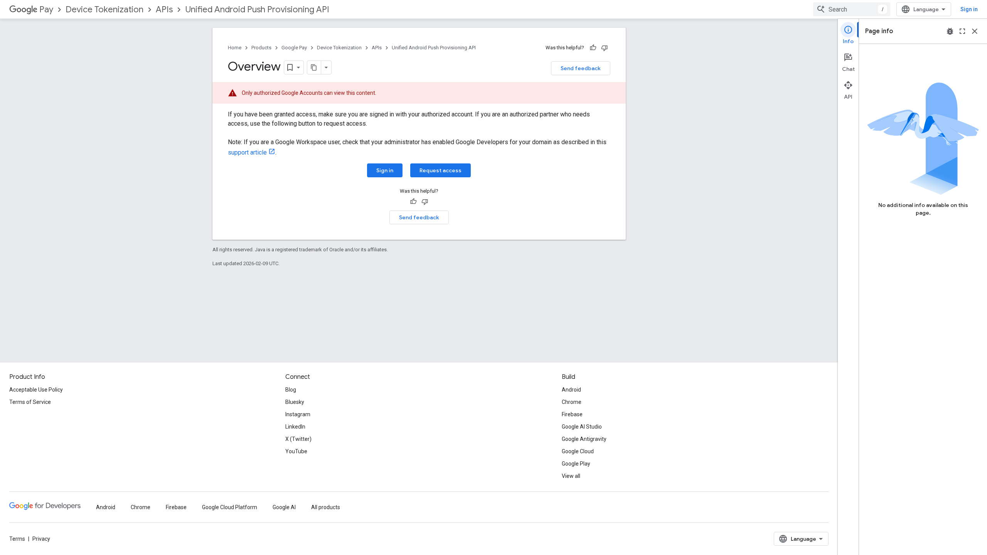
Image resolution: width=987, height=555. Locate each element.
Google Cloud (578, 451)
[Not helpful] (604, 48)
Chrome (571, 402)
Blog (290, 390)
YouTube (296, 451)
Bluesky (294, 402)
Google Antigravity (584, 439)
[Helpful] (593, 48)
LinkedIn (295, 427)
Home (234, 47)
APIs (164, 9)
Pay (46, 9)
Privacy (41, 539)
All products (325, 507)
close (974, 31)
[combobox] (851, 9)
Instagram (297, 414)
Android (571, 390)
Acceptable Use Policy (36, 390)
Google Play (576, 464)
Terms (17, 539)
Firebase (572, 414)
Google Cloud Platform (229, 507)
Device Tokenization (104, 9)
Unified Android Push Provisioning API (257, 9)
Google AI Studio (582, 427)
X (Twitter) (298, 439)
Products (261, 47)
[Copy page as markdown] (314, 67)
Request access (440, 170)
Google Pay (294, 47)
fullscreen (962, 31)
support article (247, 152)
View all (571, 476)
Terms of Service (30, 402)
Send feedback (581, 68)
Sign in (969, 9)
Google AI (284, 507)
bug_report (950, 31)
